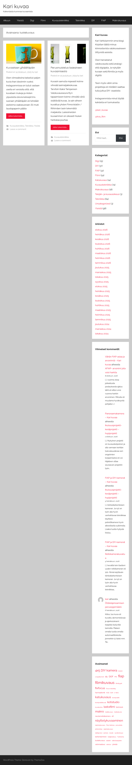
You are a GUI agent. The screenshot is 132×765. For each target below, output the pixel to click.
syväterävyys (119, 733)
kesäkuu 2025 (102, 296)
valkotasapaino (117, 740)
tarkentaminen (101, 737)
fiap (121, 676)
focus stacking (111, 688)
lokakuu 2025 (101, 277)
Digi (32, 20)
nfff (113, 716)
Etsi (121, 138)
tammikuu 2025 (103, 319)
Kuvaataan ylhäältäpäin (20, 67)
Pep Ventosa (110, 725)
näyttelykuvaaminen (109, 720)
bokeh (120, 671)
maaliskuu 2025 (103, 310)
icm (111, 693)
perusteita (119, 725)
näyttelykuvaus (100, 725)
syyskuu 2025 (102, 281)
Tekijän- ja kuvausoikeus (107, 194)
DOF (111, 676)
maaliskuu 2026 (103, 253)
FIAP (103, 20)
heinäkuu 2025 (102, 291)
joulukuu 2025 (102, 267)
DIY (93, 20)
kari (36, 72)
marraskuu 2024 (103, 329)
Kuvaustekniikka (60, 20)
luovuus (119, 707)
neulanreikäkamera (102, 716)
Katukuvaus (101, 180)
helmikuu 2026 (102, 258)
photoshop (98, 729)
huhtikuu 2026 (102, 248)
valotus (108, 744)
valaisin (108, 740)
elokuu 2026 (101, 229)
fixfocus (100, 688)
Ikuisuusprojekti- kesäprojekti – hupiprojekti (113, 429)
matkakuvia (118, 712)
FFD (115, 677)
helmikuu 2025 (102, 314)
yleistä (114, 744)
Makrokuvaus (119, 20)
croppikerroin (99, 677)
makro (99, 711)
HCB (107, 692)
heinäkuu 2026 (102, 234)
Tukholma (120, 737)
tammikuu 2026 (103, 263)
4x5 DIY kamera (106, 670)
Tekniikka (80, 20)
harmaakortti (100, 693)
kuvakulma (98, 707)
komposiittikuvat (100, 702)
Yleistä (20, 20)
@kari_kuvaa (101, 110)
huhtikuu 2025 (102, 305)
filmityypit (119, 683)
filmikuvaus (104, 682)
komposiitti (115, 697)
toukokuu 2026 (102, 244)
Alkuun (6, 20)
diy (106, 676)
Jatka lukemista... (15, 116)
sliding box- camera (101, 733)
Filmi (43, 20)
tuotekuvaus (100, 740)
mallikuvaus (109, 712)
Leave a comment (18, 129)
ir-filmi (116, 692)
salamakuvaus (108, 729)
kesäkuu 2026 (102, 239)
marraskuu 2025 (103, 272)
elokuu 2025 (101, 286)
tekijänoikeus (112, 737)
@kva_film (100, 116)
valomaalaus (100, 744)
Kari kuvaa (16, 6)
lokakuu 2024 (101, 333)
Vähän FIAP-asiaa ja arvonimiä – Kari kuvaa (115, 360)
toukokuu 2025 (102, 300)
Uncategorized (102, 203)
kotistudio (113, 702)
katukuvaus (103, 697)
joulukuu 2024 (102, 324)
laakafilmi (109, 706)
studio (111, 733)
